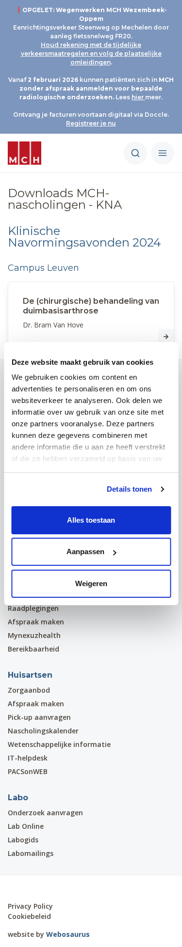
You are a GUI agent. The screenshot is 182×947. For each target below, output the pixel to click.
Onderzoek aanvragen (45, 812)
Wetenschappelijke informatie (59, 744)
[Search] (135, 153)
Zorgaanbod (29, 690)
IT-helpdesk (28, 757)
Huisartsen (30, 675)
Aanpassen (85, 551)
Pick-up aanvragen (39, 717)
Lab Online (26, 826)
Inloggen (35, 888)
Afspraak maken (36, 621)
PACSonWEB (28, 771)
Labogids (23, 839)
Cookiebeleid (29, 916)
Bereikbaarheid (33, 648)
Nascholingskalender (43, 730)
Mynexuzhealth (34, 635)
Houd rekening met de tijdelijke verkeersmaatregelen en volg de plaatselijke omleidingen (91, 53)
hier (138, 97)
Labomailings (30, 853)
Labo (18, 797)
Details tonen (129, 489)
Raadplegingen (33, 608)
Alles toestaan (91, 520)
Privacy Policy (30, 906)
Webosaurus (68, 934)
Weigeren (91, 583)
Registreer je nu (91, 123)
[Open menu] (162, 153)
